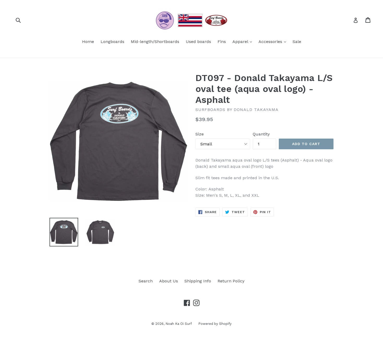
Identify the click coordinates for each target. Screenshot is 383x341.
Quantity (261, 134)
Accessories (273, 41)
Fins (222, 41)
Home (88, 41)
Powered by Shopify (215, 324)
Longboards (112, 41)
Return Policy (231, 280)
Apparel (243, 41)
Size (199, 134)
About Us (168, 280)
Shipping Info (197, 280)
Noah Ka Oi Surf (178, 324)
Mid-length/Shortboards (155, 41)
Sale (297, 41)
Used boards (198, 41)
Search (146, 280)
